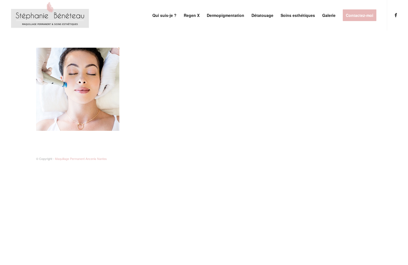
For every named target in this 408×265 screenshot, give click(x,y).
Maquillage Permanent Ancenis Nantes (81, 158)
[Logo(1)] (50, 15)
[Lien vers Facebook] (396, 15)
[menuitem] (164, 15)
